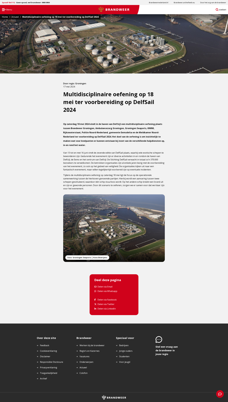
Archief (43, 378)
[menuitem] (158, 2)
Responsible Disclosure (51, 362)
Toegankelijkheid (48, 373)
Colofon (83, 373)
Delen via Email (104, 286)
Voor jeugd (124, 362)
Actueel (83, 367)
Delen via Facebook (107, 299)
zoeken (222, 10)
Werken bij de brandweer (92, 345)
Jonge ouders (125, 350)
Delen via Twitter (105, 304)
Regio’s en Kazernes (89, 350)
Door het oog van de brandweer (213, 2)
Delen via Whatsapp (107, 291)
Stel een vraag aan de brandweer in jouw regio (167, 350)
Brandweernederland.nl (158, 2)
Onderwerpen (86, 362)
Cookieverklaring (48, 350)
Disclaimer (45, 356)
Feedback (44, 345)
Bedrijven (124, 345)
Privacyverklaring (48, 367)
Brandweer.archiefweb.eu (184, 2)
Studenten (124, 356)
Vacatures (84, 356)
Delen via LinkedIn (106, 308)
